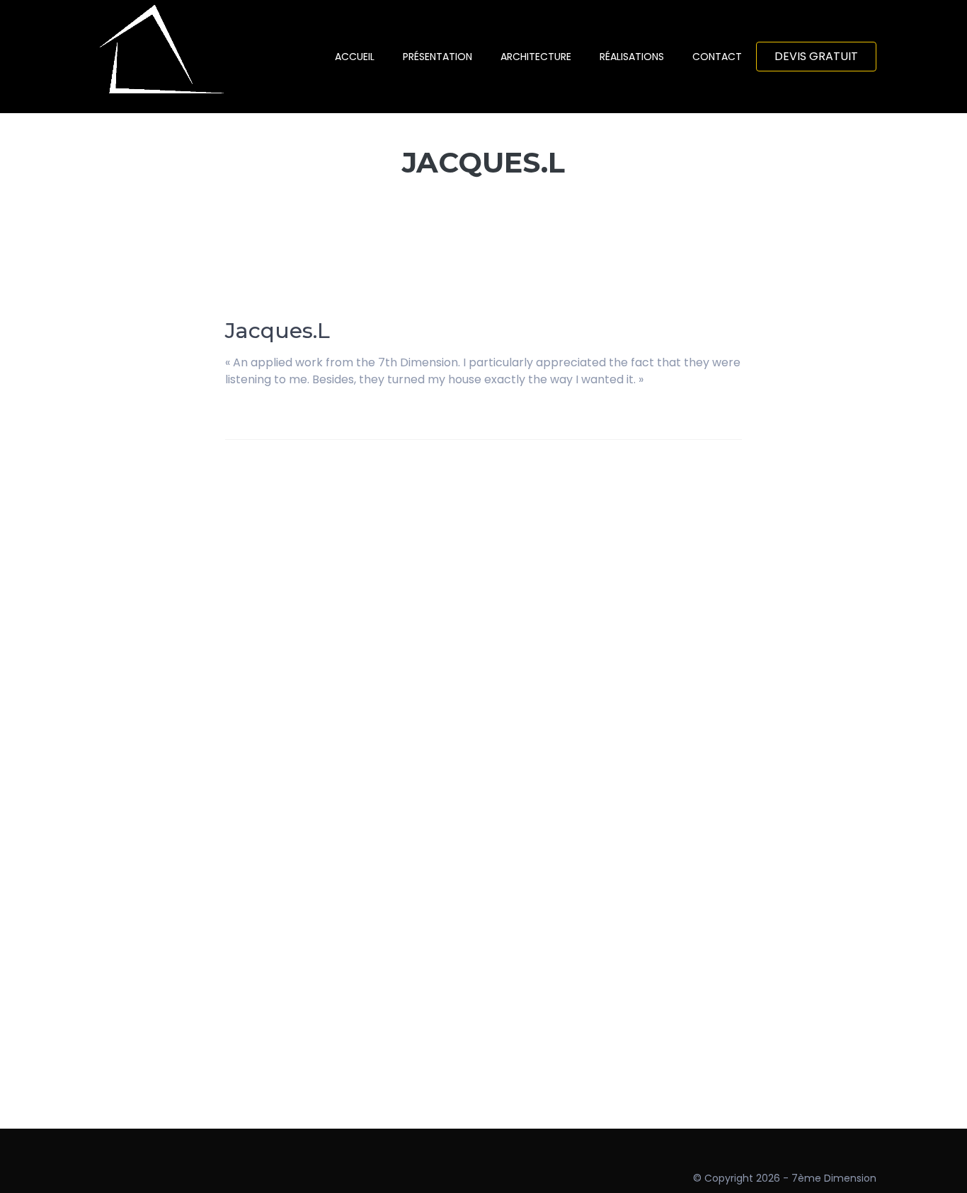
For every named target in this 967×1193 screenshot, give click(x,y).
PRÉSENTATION (437, 57)
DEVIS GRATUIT (816, 56)
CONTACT (717, 57)
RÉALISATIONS (632, 57)
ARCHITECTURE (535, 57)
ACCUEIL (354, 57)
